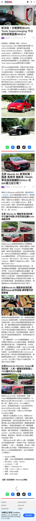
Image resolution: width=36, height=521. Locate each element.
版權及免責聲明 (22, 502)
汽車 (3, 38)
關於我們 (3, 505)
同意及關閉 (28, 515)
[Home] (8, 2)
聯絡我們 (3, 502)
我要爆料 (20, 508)
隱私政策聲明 (5, 508)
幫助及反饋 (21, 505)
